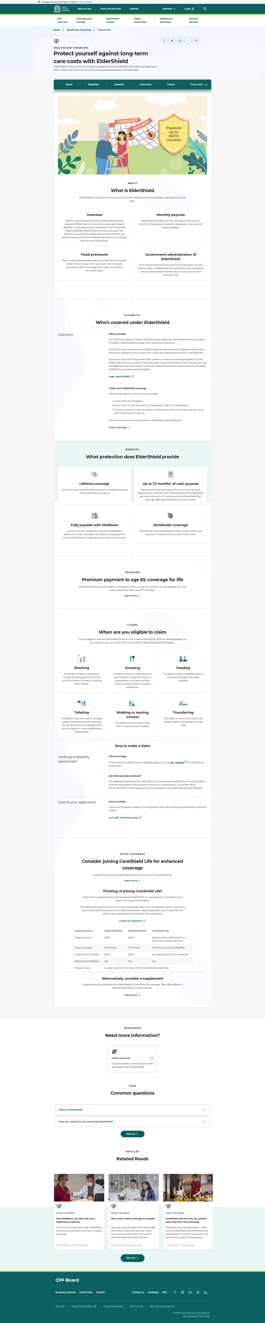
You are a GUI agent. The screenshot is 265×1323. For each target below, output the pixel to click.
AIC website (177, 762)
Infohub (134, 8)
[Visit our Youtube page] (190, 1292)
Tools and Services (110, 8)
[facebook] (164, 40)
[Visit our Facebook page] (174, 1292)
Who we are (84, 8)
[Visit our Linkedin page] (205, 1292)
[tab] (63, 20)
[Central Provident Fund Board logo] (63, 9)
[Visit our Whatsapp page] (198, 1292)
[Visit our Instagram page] (182, 1292)
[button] (205, 8)
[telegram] (172, 40)
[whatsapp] (180, 40)
